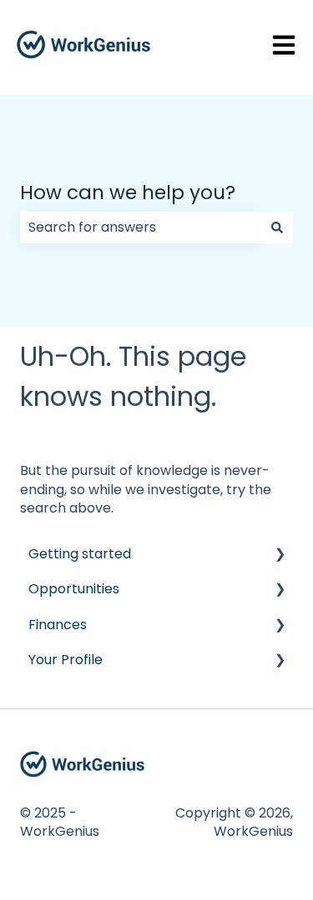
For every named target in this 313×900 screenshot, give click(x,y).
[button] (279, 555)
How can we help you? (127, 192)
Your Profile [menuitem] (65, 659)
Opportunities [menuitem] (73, 588)
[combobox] (140, 227)
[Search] (277, 227)
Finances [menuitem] (57, 624)
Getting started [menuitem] (79, 553)
